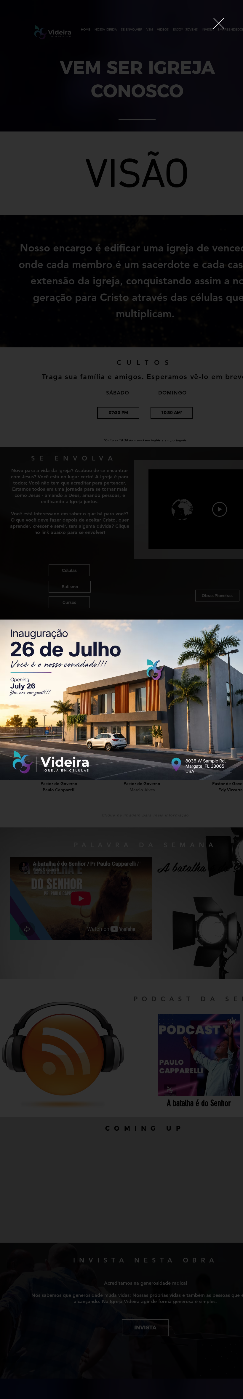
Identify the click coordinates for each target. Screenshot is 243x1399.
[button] (218, 23)
